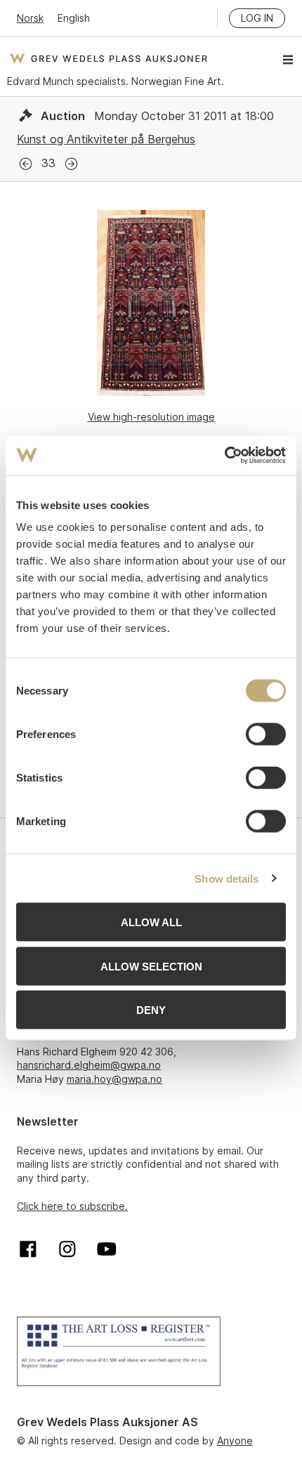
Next (71, 164)
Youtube (107, 1249)
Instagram (67, 1249)
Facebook (28, 1249)
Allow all (151, 922)
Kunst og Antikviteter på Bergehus (106, 139)
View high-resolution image (151, 417)
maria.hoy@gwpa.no (114, 1079)
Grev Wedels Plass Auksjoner (108, 58)
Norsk (30, 18)
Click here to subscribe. (72, 1206)
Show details (226, 878)
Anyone (235, 1441)
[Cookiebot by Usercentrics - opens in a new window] (224, 456)
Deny (151, 1010)
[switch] (266, 734)
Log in (257, 18)
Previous (25, 164)
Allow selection (151, 966)
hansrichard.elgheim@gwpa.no (89, 1065)
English (74, 18)
